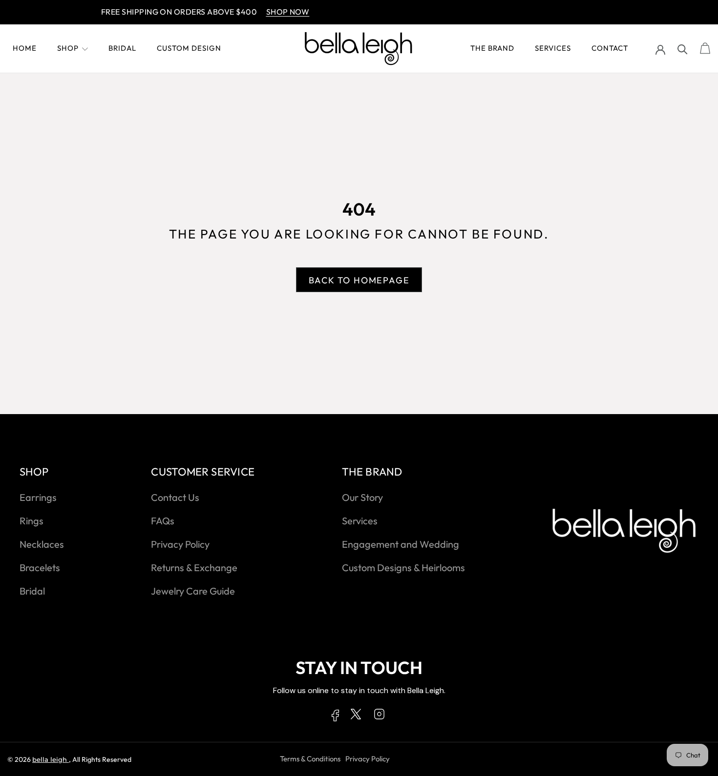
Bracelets (40, 567)
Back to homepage (359, 280)
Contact (609, 48)
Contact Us (175, 497)
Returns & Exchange (194, 567)
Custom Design (189, 48)
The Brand (492, 48)
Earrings (38, 497)
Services (553, 48)
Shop (68, 48)
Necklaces (42, 544)
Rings (31, 521)
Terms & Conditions (310, 758)
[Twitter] (356, 716)
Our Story (362, 497)
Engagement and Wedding (400, 544)
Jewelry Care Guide (193, 591)
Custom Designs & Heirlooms (403, 567)
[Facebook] (335, 717)
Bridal (122, 48)
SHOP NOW (278, 12)
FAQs (162, 521)
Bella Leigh (50, 759)
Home (25, 48)
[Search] (682, 48)
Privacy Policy (180, 544)
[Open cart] (705, 48)
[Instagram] (379, 716)
